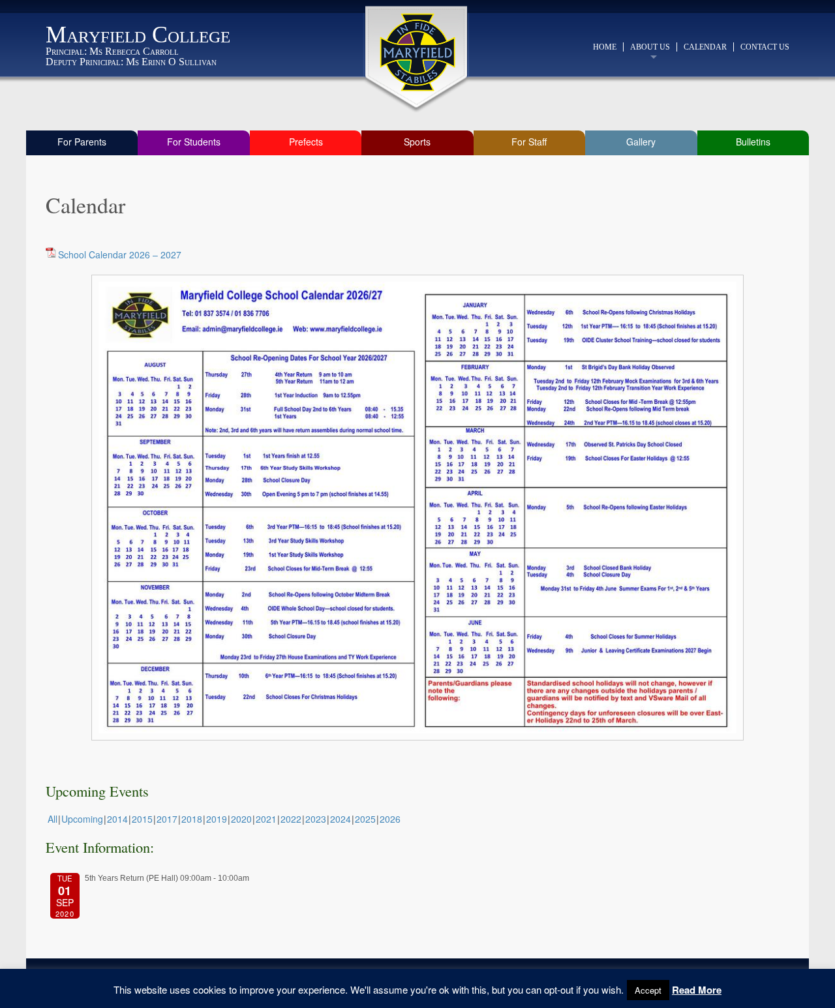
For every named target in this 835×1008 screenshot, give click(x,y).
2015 (142, 818)
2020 (241, 818)
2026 (390, 818)
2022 (291, 818)
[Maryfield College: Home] (417, 52)
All (52, 818)
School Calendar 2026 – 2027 (119, 254)
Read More (696, 990)
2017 (167, 818)
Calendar (705, 47)
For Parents (81, 141)
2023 (315, 818)
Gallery (641, 141)
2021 (266, 818)
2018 (191, 818)
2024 (340, 818)
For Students (193, 141)
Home (604, 47)
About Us (650, 47)
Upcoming (82, 818)
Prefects (306, 141)
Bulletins (753, 141)
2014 (117, 818)
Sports (417, 141)
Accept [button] (648, 990)
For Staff (529, 141)
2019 (216, 818)
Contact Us (764, 47)
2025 (365, 818)
